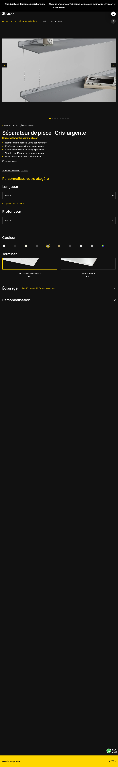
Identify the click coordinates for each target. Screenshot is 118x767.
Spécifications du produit (15, 170)
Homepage (7, 21)
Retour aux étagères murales (19, 125)
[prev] (4, 65)
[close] (115, 4)
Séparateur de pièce (28, 21)
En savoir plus (9, 161)
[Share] (113, 21)
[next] (113, 65)
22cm (8, 220)
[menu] (113, 14)
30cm (8, 195)
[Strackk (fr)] (8, 14)
